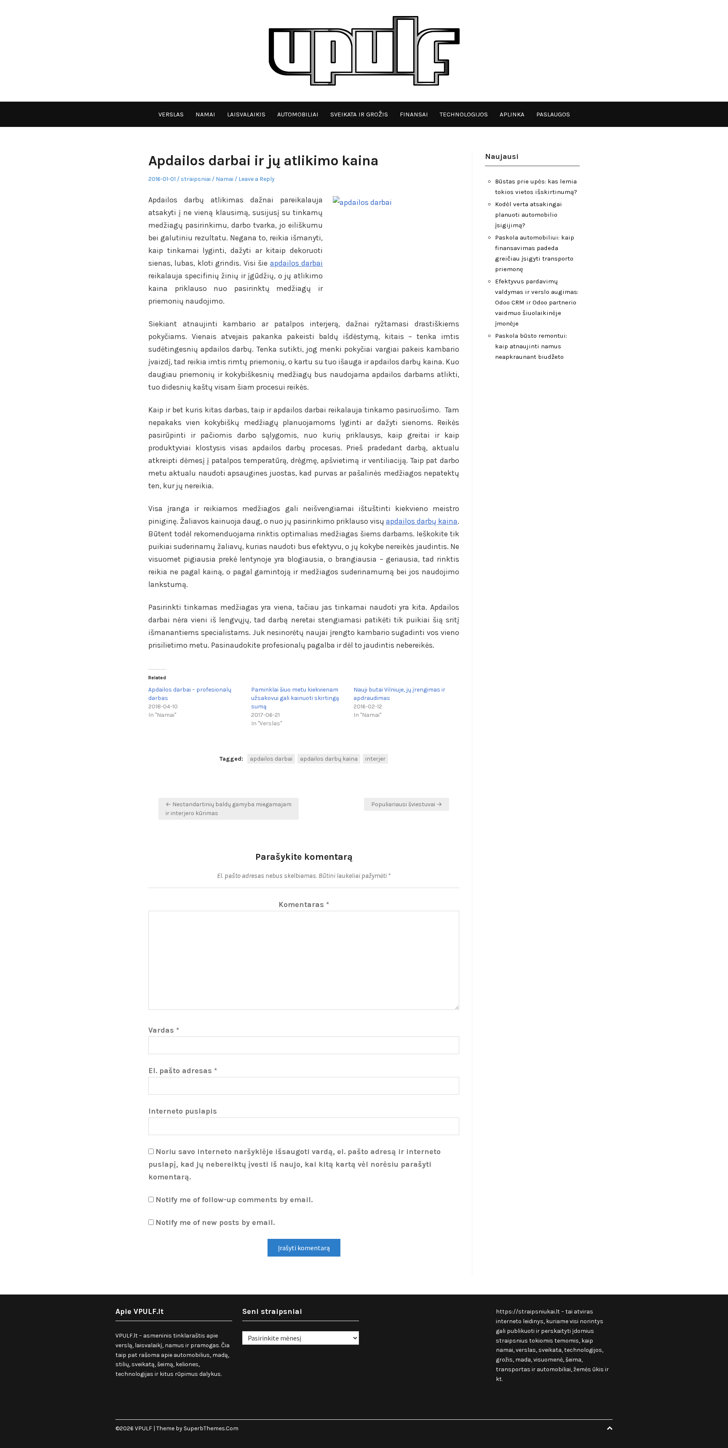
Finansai (414, 114)
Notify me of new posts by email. (215, 1222)
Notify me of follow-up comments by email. (234, 1199)
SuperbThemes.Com (211, 1428)
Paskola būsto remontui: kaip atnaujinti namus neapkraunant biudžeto (531, 346)
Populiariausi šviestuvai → (406, 804)
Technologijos (464, 114)
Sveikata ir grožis (359, 114)
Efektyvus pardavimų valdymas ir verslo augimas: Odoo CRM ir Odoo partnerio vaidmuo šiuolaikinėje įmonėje (536, 302)
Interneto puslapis (182, 1111)
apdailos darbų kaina (422, 521)
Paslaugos (553, 114)
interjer (375, 758)
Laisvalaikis (246, 114)
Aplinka (512, 114)
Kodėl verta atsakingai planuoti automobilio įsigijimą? (528, 214)
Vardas (163, 1030)
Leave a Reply (256, 179)
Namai (205, 114)
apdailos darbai (296, 263)
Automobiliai (297, 114)
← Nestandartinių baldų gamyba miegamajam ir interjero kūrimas (229, 809)
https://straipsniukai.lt (528, 1311)
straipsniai (196, 179)
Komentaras (303, 904)
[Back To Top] (610, 1428)
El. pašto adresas (182, 1070)
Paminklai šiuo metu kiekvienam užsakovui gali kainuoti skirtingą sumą (295, 698)
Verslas (171, 114)
